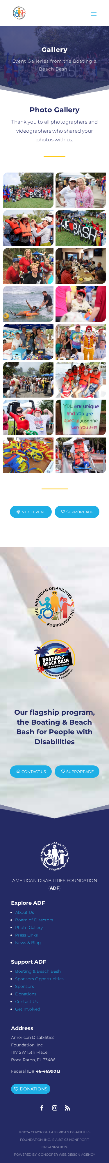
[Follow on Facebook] (42, 1108)
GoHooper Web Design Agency (66, 1155)
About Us (24, 912)
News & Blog (28, 942)
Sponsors (24, 986)
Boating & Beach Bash (38, 971)
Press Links (26, 935)
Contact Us (34, 771)
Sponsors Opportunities (39, 978)
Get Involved (27, 1009)
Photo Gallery (29, 927)
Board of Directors (34, 920)
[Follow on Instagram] (54, 1108)
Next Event (34, 512)
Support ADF (80, 512)
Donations (25, 994)
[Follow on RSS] (67, 1108)
